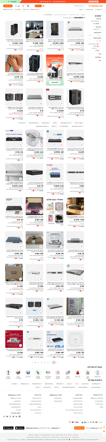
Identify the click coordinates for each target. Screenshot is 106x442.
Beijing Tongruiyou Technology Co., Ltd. (14, 117)
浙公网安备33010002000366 (78, 439)
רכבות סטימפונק (95, 383)
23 (35, 362)
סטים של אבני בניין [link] (48, 14)
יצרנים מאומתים (58, 398)
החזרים (39, 407)
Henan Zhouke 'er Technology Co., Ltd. (34, 49)
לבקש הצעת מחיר (58, 401)
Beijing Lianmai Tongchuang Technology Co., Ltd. (55, 257)
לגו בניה (56, 387)
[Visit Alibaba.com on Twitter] (13, 416)
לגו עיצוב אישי (47, 387)
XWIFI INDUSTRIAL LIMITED (77, 191)
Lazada (53, 435)
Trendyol (69, 435)
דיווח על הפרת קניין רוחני (35, 410)
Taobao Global (59, 435)
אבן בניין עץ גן (85, 383)
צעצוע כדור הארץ (78, 122)
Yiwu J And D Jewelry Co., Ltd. (16, 83)
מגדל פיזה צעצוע (48, 383)
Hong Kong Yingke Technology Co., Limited (14, 48)
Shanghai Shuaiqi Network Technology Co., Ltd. (55, 289)
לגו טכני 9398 (59, 383)
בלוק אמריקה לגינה (83, 387)
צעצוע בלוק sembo (95, 387)
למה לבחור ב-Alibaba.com (97, 398)
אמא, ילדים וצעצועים (74, 14)
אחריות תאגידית (99, 404)
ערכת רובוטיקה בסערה (65, 122)
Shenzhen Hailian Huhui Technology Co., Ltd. (55, 116)
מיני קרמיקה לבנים (36, 383)
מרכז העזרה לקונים (37, 398)
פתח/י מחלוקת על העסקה (35, 404)
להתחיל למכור (17, 401)
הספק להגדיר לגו (63, 126)
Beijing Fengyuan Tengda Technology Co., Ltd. (75, 114)
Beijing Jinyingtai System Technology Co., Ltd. (34, 80)
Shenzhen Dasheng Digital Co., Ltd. (55, 192)
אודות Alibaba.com (98, 395)
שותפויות (18, 410)
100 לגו (54, 122)
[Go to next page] (32, 362)
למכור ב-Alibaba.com (16, 398)
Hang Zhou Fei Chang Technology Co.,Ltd (34, 189)
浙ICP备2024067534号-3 (93, 439)
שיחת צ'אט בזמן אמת (36, 401)
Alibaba (83, 14)
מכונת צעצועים (45, 122)
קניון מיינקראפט (24, 383)
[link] (104, 427)
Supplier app (54, 428)
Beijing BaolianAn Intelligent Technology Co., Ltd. (14, 257)
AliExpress (30, 435)
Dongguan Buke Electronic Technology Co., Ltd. (14, 158)
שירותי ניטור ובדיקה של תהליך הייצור (74, 410)
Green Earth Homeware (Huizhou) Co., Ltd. (34, 156)
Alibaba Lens (94, 428)
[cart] (23, 6)
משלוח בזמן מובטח (78, 404)
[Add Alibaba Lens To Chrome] (79, 428)
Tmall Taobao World (45, 435)
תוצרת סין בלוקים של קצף (41, 126)
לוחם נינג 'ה (13, 383)
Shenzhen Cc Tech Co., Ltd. (77, 258)
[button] (43, 6)
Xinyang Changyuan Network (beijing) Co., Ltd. (75, 80)
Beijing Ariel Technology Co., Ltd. (76, 48)
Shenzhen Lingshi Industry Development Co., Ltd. (14, 226)
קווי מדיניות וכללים (78, 413)
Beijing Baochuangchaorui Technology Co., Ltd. (75, 289)
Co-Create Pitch (99, 401)
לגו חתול (53, 126)
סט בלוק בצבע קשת (33, 122)
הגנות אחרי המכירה (77, 407)
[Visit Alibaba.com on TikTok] (4, 416)
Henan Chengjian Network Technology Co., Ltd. (14, 189)
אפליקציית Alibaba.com (32, 428)
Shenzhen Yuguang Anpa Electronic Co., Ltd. (75, 225)
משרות (101, 407)
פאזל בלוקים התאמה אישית (68, 387)
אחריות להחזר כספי (77, 401)
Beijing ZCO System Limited (36, 259)
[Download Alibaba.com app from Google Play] (8, 428)
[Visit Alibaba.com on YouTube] (7, 416)
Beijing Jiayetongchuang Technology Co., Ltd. (75, 157)
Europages (75, 435)
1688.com (37, 435)
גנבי (76, 383)
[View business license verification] (67, 439)
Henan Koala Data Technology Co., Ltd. (55, 48)
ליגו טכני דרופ (22, 122)
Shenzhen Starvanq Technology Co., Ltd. (34, 114)
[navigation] (94, 189)
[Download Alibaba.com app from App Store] (19, 428)
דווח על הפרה (38, 413)
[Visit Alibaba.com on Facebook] (20, 416)
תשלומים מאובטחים (77, 398)
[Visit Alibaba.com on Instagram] (10, 416)
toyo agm (69, 383)
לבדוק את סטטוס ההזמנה (15, 404)
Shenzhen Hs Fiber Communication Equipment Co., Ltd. (55, 157)
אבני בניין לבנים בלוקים (77, 126)
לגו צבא (37, 387)
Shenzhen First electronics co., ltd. (35, 224)
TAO (65, 435)
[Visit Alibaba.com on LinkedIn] (16, 416)
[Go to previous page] (57, 362)
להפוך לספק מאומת (16, 407)
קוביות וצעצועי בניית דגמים (60, 14)
